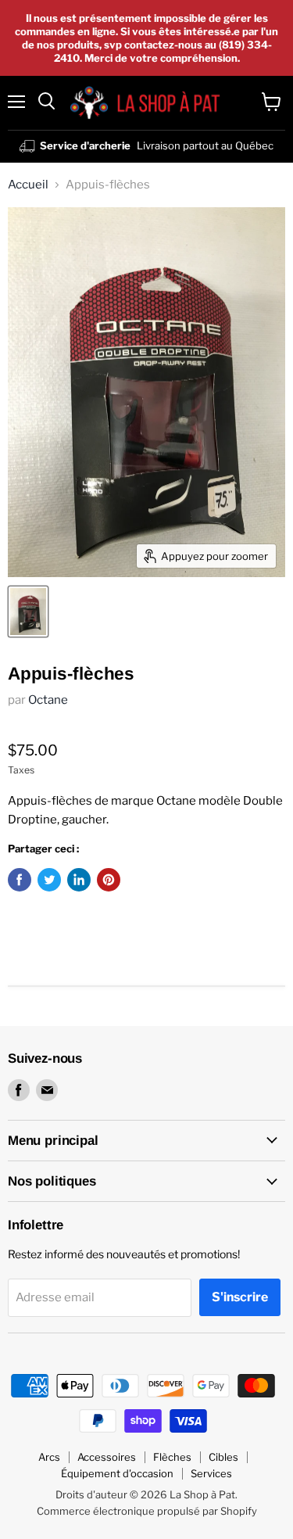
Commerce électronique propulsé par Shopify (147, 1511)
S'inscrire (240, 1297)
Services (211, 1473)
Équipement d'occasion (117, 1473)
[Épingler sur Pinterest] (108, 879)
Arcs (49, 1457)
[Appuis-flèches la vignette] (28, 612)
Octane (48, 700)
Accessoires (106, 1457)
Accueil (28, 185)
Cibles (223, 1457)
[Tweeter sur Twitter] (49, 879)
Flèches (172, 1457)
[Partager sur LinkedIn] (79, 879)
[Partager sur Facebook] (19, 879)
